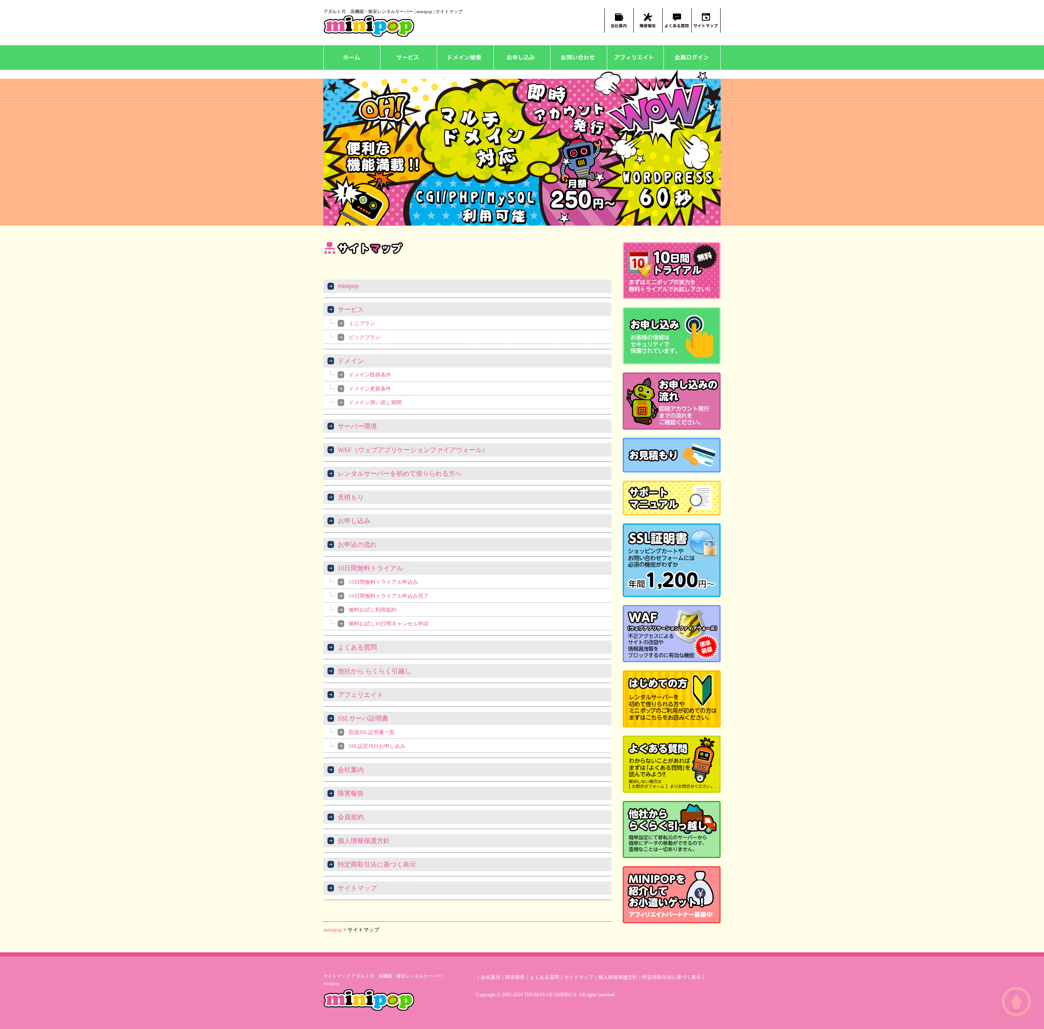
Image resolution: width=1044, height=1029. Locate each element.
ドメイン (465, 57)
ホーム (351, 57)
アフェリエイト (635, 57)
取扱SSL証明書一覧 (372, 732)
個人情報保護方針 (364, 840)
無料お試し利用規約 (372, 610)
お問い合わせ (578, 57)
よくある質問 (357, 647)
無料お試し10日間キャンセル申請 (389, 624)
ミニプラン (362, 323)
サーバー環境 (357, 426)
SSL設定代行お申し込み (377, 746)
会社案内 (351, 769)
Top (1016, 1001)
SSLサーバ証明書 (363, 718)
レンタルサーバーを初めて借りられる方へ (400, 473)
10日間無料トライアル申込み (383, 582)
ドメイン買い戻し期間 (375, 402)
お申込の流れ (357, 544)
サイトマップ (357, 888)
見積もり (351, 497)
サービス (408, 57)
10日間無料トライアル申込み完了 (389, 596)
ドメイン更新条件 (370, 389)
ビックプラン (364, 337)
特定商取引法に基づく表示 (377, 864)
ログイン (692, 57)
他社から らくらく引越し (374, 671)
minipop (348, 285)
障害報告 (351, 793)
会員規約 (351, 817)
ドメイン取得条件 (370, 375)
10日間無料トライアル (370, 568)
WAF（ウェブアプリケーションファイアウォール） (413, 449)
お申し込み (521, 57)
